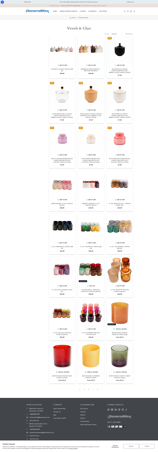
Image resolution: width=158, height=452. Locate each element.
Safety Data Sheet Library (88, 424)
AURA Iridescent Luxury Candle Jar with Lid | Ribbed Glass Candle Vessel (62, 115)
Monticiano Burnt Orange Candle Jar (120, 333)
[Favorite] (128, 11)
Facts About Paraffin (59, 418)
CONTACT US (130, 2)
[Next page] (102, 389)
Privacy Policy (73, 448)
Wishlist (82, 415)
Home (74, 17)
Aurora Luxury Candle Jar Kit (62, 70)
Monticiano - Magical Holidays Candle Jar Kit (91, 290)
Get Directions (34, 420)
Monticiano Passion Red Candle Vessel (62, 377)
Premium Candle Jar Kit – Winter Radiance (91, 70)
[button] (125, 11)
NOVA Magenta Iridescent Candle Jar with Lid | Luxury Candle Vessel (119, 160)
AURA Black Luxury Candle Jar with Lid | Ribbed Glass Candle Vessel (120, 70)
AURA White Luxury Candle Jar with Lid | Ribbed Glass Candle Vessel (120, 115)
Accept (131, 446)
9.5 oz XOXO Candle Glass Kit (62, 290)
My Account (84, 408)
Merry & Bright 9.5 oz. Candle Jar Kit (91, 204)
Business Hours (34, 435)
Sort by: (107, 34)
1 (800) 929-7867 (35, 414)
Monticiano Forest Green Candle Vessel (119, 377)
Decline (147, 446)
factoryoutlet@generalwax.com (40, 417)
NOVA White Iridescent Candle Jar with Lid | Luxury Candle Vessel (90, 160)
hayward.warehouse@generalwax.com (42, 432)
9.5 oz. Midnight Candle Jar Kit (62, 247)
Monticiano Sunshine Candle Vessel (91, 377)
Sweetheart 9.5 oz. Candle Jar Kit (62, 204)
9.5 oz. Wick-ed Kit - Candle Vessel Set (120, 204)
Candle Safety (84, 421)
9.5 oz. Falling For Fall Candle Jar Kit (62, 333)
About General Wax (59, 408)
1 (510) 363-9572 (35, 429)
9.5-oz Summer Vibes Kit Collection (91, 333)
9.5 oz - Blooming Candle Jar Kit (120, 247)
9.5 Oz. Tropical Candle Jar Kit (91, 247)
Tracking (83, 412)
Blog (54, 415)
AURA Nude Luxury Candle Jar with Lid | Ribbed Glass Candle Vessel (91, 115)
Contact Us (56, 412)
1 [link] (79, 389)
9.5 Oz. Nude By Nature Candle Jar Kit (120, 290)
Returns (82, 418)
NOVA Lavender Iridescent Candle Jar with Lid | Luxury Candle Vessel (62, 160)
